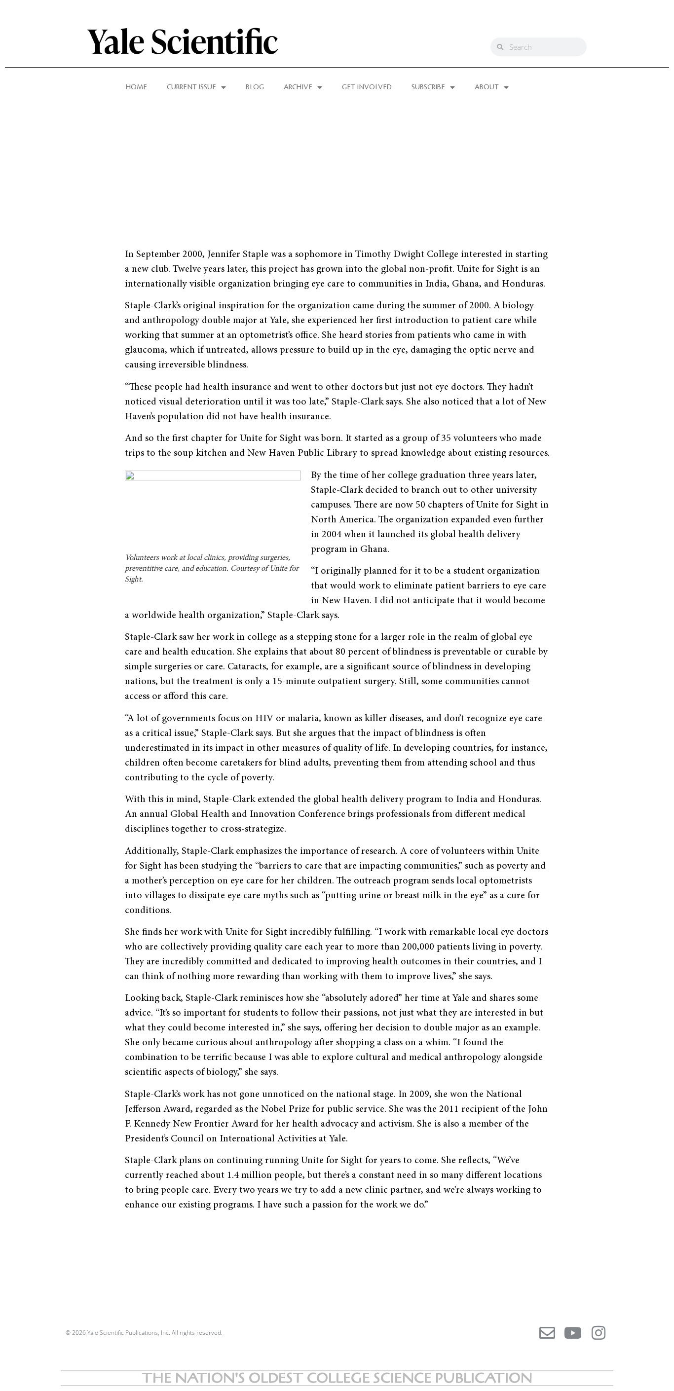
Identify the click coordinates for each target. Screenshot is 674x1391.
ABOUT (487, 87)
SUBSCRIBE (428, 87)
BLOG (255, 87)
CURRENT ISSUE (191, 87)
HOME (136, 87)
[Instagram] (598, 1333)
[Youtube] (573, 1333)
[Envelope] (547, 1333)
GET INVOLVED (367, 87)
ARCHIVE (298, 87)
